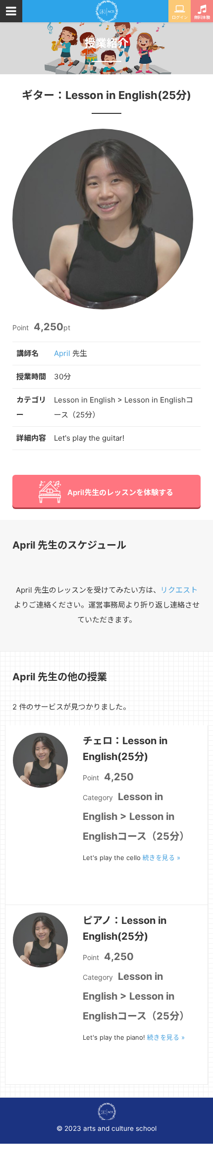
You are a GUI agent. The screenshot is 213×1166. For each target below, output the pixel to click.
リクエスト (179, 590)
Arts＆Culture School (107, 11)
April (62, 353)
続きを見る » (161, 858)
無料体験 (202, 17)
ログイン (180, 17)
